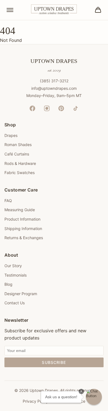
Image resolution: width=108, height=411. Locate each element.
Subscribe (54, 362)
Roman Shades (18, 144)
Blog (8, 284)
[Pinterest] (61, 108)
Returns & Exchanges (23, 237)
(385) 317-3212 (54, 80)
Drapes (10, 135)
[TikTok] (76, 108)
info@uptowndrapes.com (54, 88)
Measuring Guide (19, 209)
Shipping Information (23, 228)
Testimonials (15, 275)
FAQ (8, 200)
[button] (94, 397)
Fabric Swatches (19, 172)
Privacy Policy (35, 401)
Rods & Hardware (20, 163)
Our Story (13, 265)
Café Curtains (16, 154)
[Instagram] (47, 108)
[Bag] (98, 10)
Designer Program (20, 293)
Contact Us (14, 302)
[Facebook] (32, 108)
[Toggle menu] (10, 10)
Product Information (22, 219)
